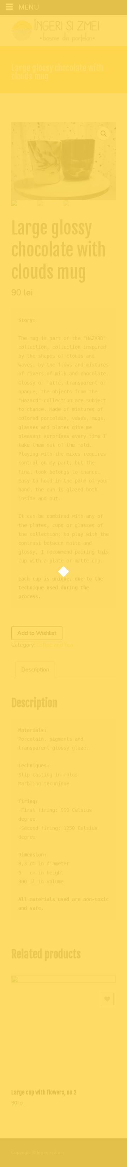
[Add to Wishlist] (107, 999)
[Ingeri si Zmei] (49, 29)
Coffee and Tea (54, 645)
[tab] (35, 670)
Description (35, 670)
